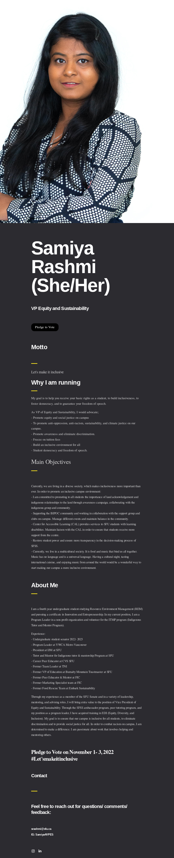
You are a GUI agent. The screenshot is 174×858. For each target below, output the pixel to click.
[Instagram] (33, 851)
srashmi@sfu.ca (41, 828)
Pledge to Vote (45, 327)
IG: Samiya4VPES (42, 834)
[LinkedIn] (40, 851)
